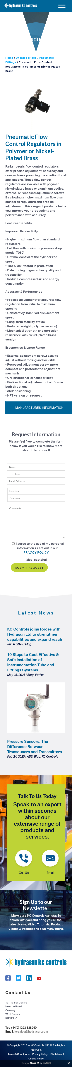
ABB (29, 756)
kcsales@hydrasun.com (31, 1031)
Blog (28, 644)
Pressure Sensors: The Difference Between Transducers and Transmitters (34, 746)
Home (9, 57)
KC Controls (50, 756)
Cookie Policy (36, 1058)
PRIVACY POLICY (36, 552)
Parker (39, 675)
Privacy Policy (40, 1054)
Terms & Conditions (19, 1054)
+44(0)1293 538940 (24, 1027)
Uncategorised (26, 57)
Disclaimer (56, 1054)
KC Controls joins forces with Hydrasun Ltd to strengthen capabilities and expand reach (34, 634)
